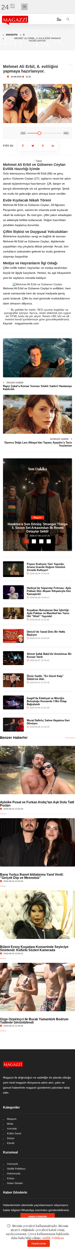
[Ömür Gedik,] (13, 680)
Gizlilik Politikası (16, 1168)
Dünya (10, 1138)
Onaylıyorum (38, 1243)
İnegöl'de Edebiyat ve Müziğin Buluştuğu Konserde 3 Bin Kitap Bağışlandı (47, 701)
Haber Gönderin (37, 1216)
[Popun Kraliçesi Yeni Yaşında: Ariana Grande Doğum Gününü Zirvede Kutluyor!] (13, 569)
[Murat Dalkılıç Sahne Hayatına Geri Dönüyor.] (13, 725)
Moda (10, 1123)
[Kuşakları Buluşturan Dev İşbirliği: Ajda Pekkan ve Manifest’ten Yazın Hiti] (13, 613)
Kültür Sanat (14, 1133)
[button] (26, 541)
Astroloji (12, 1128)
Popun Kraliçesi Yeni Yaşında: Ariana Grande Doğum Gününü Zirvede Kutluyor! (46, 567)
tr (24, 6)
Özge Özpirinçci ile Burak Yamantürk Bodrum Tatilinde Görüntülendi (34, 1020)
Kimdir (11, 1143)
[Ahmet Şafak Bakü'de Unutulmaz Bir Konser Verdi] (13, 658)
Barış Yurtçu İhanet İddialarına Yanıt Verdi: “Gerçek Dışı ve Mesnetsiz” (32, 876)
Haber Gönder (15, 1183)
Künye (10, 1178)
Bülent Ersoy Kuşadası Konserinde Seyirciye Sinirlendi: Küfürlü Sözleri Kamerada (34, 948)
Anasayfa (12, 34)
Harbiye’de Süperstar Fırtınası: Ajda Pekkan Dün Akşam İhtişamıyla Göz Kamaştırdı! (49, 591)
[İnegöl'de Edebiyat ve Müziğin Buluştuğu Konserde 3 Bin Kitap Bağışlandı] (13, 702)
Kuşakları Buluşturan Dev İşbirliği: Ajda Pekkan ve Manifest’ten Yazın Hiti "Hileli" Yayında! (48, 613)
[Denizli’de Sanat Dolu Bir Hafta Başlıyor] (13, 636)
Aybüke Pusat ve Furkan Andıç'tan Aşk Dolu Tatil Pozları (37, 803)
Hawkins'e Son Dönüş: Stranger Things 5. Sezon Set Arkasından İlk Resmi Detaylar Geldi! (38, 527)
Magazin (38, 517)
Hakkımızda (13, 1173)
